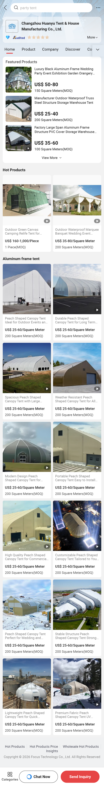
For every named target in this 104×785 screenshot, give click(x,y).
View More (49, 157)
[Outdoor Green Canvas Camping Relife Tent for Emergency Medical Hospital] (27, 200)
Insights (52, 751)
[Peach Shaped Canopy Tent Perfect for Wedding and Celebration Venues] (27, 605)
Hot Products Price (44, 746)
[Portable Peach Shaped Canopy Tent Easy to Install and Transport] (77, 447)
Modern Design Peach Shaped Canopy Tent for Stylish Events (23, 478)
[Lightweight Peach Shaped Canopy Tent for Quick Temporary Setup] (27, 683)
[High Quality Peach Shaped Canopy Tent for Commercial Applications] (27, 526)
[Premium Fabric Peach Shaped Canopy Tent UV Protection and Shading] (77, 683)
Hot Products (15, 746)
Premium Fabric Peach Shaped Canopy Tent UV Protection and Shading (73, 715)
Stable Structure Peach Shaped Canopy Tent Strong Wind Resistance (75, 636)
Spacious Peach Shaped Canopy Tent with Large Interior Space (23, 399)
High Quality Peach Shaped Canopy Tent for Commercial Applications (26, 557)
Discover (72, 49)
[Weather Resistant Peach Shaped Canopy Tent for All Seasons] (77, 368)
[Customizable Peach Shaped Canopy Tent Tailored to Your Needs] (77, 526)
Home (9, 49)
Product (28, 49)
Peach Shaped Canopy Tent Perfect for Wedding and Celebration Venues (25, 636)
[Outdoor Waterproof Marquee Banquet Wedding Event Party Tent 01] (77, 200)
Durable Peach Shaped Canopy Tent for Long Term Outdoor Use (75, 320)
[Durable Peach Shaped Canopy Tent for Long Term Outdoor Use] (77, 289)
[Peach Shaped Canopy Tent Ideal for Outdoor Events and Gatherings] (27, 289)
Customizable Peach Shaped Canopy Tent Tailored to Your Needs (76, 557)
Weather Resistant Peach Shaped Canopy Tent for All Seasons (75, 399)
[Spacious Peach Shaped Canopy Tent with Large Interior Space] (27, 368)
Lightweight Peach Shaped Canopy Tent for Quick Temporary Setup (25, 715)
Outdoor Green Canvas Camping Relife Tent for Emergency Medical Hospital (26, 231)
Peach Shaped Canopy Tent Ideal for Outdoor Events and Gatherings (26, 320)
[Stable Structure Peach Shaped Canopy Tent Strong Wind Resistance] (77, 605)
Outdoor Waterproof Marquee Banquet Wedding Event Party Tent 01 (77, 231)
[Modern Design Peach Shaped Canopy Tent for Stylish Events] (27, 447)
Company (50, 49)
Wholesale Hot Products (81, 746)
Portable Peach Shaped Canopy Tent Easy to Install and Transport (75, 478)
